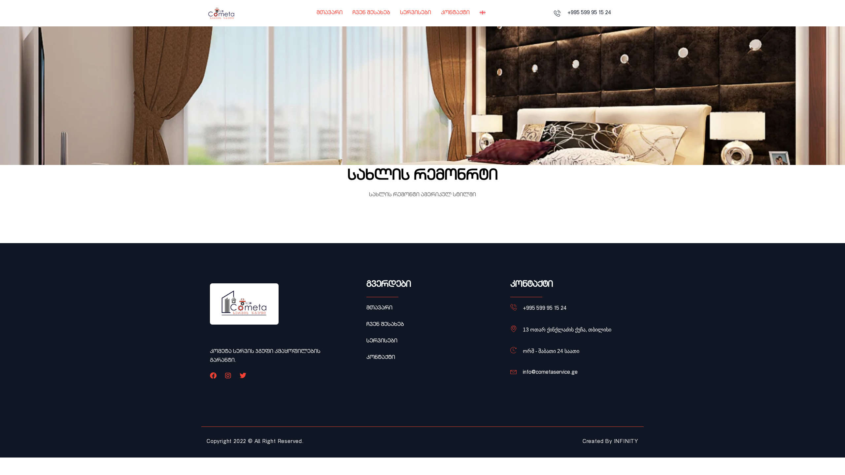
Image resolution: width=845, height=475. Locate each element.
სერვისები (415, 13)
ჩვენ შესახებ (371, 13)
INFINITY (626, 442)
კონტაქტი (455, 13)
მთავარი (330, 13)
